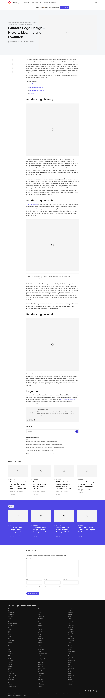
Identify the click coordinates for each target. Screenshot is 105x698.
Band (9, 634)
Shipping (70, 647)
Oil (68, 623)
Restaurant (71, 640)
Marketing (70, 609)
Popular (11, 506)
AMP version (11, 691)
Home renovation (42, 653)
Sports (69, 655)
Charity (10, 664)
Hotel (39, 655)
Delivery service (12, 686)
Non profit (70, 621)
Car (9, 657)
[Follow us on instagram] (88, 691)
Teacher (70, 666)
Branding (12, 479)
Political (70, 636)
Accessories (11, 610)
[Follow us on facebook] (91, 691)
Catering (10, 662)
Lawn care (40, 679)
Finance (40, 629)
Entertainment (41, 618)
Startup (70, 658)
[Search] (76, 431)
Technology (71, 668)
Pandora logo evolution (36, 90)
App (9, 621)
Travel (69, 673)
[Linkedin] (32, 420)
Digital (39, 610)
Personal (70, 627)
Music (69, 616)
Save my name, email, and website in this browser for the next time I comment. (48, 586)
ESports (40, 614)
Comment (28, 558)
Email (46, 579)
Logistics (40, 683)
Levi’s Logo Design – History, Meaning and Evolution (44, 441)
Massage (70, 612)
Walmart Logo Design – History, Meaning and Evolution (48, 444)
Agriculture (10, 616)
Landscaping (41, 673)
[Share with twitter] (12, 64)
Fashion (40, 625)
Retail (69, 642)
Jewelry (40, 670)
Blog (24, 22)
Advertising (11, 614)
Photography (71, 631)
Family (39, 623)
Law (39, 677)
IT (38, 660)
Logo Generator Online (15, 22)
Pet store (70, 629)
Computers (11, 677)
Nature (69, 620)
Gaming (40, 642)
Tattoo (69, 662)
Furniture (40, 640)
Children (10, 666)
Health (39, 651)
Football (40, 636)
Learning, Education (43, 681)
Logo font (32, 93)
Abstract (10, 609)
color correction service (67, 399)
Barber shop (11, 640)
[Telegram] (34, 420)
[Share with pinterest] (12, 68)
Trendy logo (71, 675)
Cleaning (10, 668)
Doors (39, 612)
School (70, 644)
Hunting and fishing (43, 658)
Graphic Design (42, 644)
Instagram (40, 664)
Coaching (10, 671)
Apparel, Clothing (12, 623)
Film (39, 627)
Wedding (70, 681)
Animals (10, 620)
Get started (64, 7)
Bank (9, 636)
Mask (69, 610)
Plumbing (70, 633)
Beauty (10, 646)
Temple (70, 670)
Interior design (41, 668)
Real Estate (71, 638)
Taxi (69, 664)
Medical (70, 614)
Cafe (9, 655)
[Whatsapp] (30, 420)
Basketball (10, 644)
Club (9, 670)
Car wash (10, 660)
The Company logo (32, 204)
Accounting (11, 612)
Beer (9, 647)
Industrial (40, 662)
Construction (11, 679)
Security (70, 646)
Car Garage (11, 658)
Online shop (71, 625)
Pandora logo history (35, 84)
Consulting (10, 681)
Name (28, 579)
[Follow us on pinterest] (93, 691)
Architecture (11, 625)
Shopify (70, 649)
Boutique (10, 651)
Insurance (40, 666)
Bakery (10, 633)
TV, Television (71, 660)
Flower (39, 633)
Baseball (10, 642)
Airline (9, 618)
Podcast (70, 634)
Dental (39, 609)
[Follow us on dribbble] (96, 691)
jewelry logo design (65, 276)
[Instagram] (28, 420)
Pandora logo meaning (36, 87)
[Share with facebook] (12, 60)
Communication (12, 675)
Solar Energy (71, 651)
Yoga (69, 683)
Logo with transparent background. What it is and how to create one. (49, 453)
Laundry (40, 675)
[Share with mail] (12, 72)
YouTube (70, 684)
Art (9, 627)
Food (39, 634)
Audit (9, 629)
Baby (9, 631)
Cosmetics (11, 683)
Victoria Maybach (12, 41)
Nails (69, 618)
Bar (9, 638)
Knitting (40, 671)
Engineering (41, 616)
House (39, 657)
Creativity (10, 684)
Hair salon (40, 647)
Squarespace (71, 657)
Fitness (40, 631)
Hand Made (41, 649)
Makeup (40, 686)
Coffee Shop (11, 673)
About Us (24, 691)
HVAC (39, 646)
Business (10, 653)
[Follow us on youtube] (86, 691)
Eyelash (40, 621)
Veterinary (70, 679)
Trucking (70, 677)
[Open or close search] (96, 2)
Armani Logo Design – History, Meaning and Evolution (50, 447)
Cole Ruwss (29, 444)
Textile (69, 671)
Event (39, 620)
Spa (69, 653)
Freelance (40, 638)
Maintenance (41, 684)
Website (65, 579)
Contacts (18, 691)
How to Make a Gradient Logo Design (43, 450)
